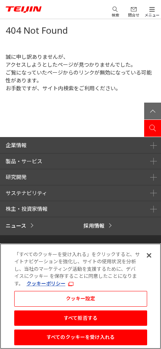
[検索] (152, 128)
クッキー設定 (80, 298)
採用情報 (93, 225)
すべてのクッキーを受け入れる (80, 337)
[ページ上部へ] (152, 111)
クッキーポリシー (46, 283)
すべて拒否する (80, 318)
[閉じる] (149, 255)
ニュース (16, 225)
